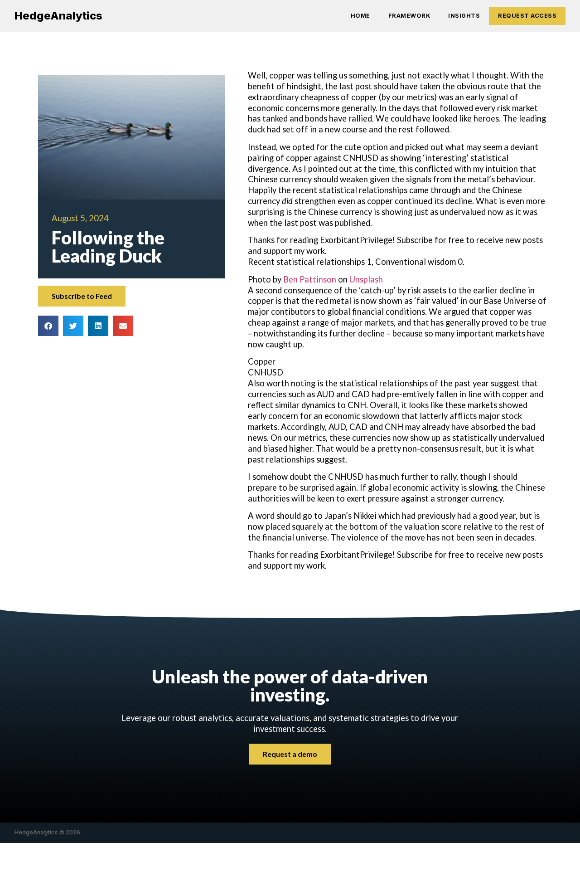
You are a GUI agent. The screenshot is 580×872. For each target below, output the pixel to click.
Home (360, 15)
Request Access (527, 15)
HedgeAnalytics (58, 15)
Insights (464, 15)
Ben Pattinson (309, 279)
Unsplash (366, 279)
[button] (48, 326)
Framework (409, 15)
